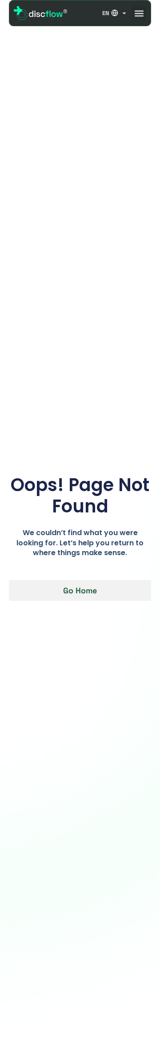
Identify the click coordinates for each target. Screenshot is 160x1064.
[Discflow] (40, 13)
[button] (139, 13)
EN (105, 13)
